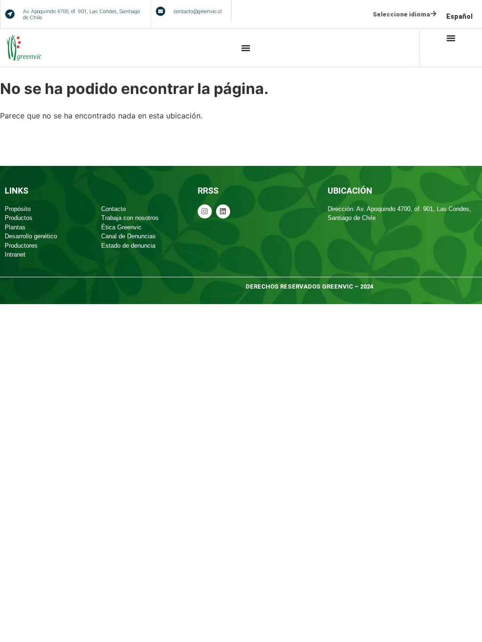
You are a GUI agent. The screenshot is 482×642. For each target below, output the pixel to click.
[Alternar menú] (245, 48)
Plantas (15, 227)
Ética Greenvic (121, 227)
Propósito (18, 208)
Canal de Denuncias (128, 236)
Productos (18, 217)
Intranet (15, 254)
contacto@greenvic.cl (198, 11)
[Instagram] (205, 211)
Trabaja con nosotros (130, 217)
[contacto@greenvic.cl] (160, 11)
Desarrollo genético (31, 236)
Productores (21, 245)
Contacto (113, 208)
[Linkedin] (223, 211)
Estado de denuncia (128, 245)
